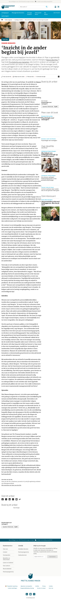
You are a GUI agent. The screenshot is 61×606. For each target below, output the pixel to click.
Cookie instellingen (12, 588)
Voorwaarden (6, 555)
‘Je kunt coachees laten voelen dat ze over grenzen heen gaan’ (50, 189)
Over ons (5, 549)
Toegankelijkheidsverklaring (27, 588)
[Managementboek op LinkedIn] (27, 594)
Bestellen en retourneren (6, 558)
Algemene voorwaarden (26, 586)
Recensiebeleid (7, 568)
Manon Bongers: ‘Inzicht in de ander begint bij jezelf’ (36, 19)
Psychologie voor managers (19, 62)
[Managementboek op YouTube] (30, 594)
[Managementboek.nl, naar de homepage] (8, 8)
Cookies (51, 586)
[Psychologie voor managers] (46, 91)
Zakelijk (20, 546)
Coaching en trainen (18, 19)
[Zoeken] (47, 6)
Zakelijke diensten (23, 549)
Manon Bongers (52, 60)
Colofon (37, 586)
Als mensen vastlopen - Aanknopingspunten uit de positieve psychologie (49, 179)
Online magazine (8, 19)
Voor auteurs (6, 565)
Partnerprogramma (8, 571)
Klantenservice (7, 546)
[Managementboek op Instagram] (34, 594)
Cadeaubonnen (22, 555)
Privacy (44, 586)
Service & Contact (41, 588)
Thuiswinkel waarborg (12, 586)
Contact (5, 552)
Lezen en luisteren (8, 562)
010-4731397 (57, 12)
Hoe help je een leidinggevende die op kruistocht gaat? (49, 154)
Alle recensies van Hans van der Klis (11, 485)
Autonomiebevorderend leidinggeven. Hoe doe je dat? (50, 203)
